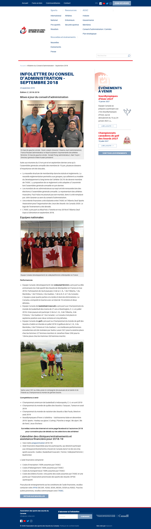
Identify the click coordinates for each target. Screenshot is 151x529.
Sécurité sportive (72, 25)
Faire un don (37, 3)
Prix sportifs (55, 25)
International (56, 16)
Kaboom (109, 526)
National (54, 20)
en (96, 3)
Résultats (54, 29)
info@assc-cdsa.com (27, 516)
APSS (35, 488)
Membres (87, 25)
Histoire (86, 16)
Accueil (25, 3)
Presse (53, 52)
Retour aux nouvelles (34, 496)
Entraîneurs (69, 20)
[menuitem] (25, 3)
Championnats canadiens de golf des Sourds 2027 (108, 136)
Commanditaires (53, 3)
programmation (38, 443)
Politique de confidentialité (69, 526)
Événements (56, 47)
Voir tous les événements (115, 153)
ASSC (85, 10)
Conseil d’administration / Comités (97, 29)
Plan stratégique (89, 34)
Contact (67, 3)
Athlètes (68, 16)
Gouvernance (88, 20)
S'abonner (85, 516)
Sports (54, 10)
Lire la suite (106, 126)
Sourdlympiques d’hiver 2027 (108, 97)
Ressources (71, 10)
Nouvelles (55, 43)
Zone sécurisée (122, 3)
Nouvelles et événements (63, 37)
